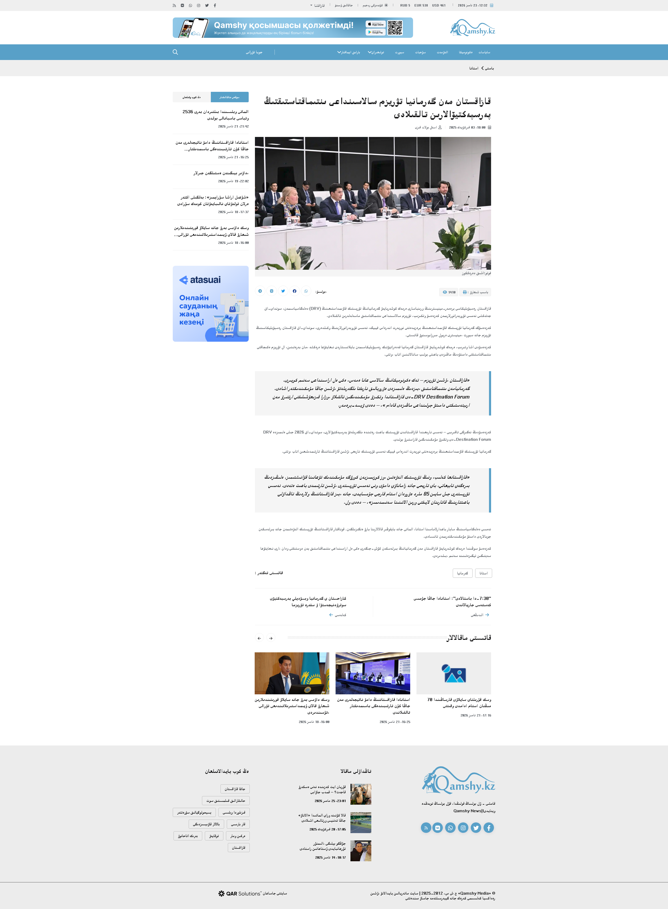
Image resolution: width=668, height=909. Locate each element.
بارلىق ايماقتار (350, 52)
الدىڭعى (477, 615)
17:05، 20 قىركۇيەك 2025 (327, 829)
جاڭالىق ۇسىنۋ (344, 5)
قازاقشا (319, 5)
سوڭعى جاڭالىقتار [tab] (230, 97)
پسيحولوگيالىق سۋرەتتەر (194, 812)
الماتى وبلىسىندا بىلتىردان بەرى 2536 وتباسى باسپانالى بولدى (216, 115)
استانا (473, 68)
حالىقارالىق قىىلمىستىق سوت (225, 800)
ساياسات (484, 52)
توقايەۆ (214, 836)
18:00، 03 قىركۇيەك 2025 (467, 127)
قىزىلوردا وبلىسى (234, 812)
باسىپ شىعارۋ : (477, 292)
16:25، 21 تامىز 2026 (395, 722)
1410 (451, 292)
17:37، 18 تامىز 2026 (233, 212)
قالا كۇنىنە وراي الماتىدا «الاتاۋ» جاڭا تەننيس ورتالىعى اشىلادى (322, 818)
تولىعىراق (378, 52)
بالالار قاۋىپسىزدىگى (206, 824)
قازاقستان (238, 847)
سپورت (399, 52)
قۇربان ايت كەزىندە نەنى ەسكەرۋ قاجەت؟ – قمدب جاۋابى (322, 789)
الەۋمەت (442, 52)
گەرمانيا (462, 573)
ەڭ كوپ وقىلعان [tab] (192, 97)
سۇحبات (420, 52)
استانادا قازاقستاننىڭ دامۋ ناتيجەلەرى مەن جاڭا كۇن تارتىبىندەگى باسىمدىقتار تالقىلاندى (373, 706)
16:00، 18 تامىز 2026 (314, 722)
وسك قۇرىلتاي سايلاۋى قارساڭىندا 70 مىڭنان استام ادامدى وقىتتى (459, 703)
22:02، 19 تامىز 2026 (233, 181)
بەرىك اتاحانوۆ (188, 836)
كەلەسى (340, 615)
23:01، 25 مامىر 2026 (330, 801)
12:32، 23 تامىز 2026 (472, 5)
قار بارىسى (238, 824)
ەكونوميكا (466, 52)
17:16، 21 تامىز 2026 (476, 715)
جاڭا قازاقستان (235, 789)
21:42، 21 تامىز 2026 (233, 126)
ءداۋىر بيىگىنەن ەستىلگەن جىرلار (221, 173)
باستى (489, 68)
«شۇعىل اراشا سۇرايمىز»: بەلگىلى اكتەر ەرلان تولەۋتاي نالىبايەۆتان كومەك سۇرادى (213, 200)
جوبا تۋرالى (254, 52)
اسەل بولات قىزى (426, 127)
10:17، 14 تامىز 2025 (330, 857)
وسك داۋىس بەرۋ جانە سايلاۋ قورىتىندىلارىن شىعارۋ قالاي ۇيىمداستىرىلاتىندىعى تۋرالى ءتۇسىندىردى (292, 706)
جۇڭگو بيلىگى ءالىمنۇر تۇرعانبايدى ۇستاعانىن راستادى (323, 846)
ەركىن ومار (237, 836)
